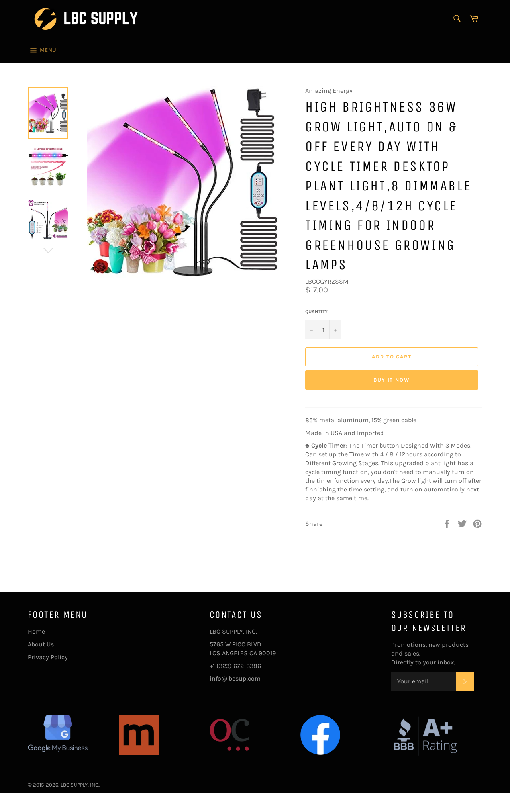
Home (36, 631)
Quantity (316, 311)
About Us (41, 644)
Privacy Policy (48, 657)
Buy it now (391, 380)
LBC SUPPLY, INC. (80, 785)
